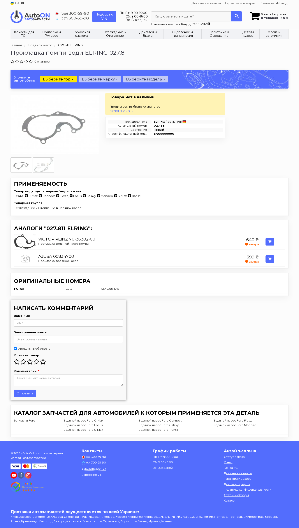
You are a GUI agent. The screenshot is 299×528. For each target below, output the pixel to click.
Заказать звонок (94, 468)
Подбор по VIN (104, 16)
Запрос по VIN (92, 474)
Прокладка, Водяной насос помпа (63, 243)
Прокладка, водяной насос (58, 261)
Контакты (267, 3)
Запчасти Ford (24, 420)
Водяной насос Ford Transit (158, 429)
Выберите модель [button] (144, 79)
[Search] (236, 16)
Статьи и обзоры (236, 495)
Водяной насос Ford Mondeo (234, 425)
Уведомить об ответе (34, 348)
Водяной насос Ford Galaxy (159, 425)
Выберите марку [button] (99, 79)
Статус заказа (234, 456)
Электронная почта (30, 332)
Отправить (25, 393)
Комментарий (26, 371)
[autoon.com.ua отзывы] (27, 487)
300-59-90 (75, 13)
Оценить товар (26, 355)
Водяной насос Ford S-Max (83, 429)
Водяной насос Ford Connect (160, 420)
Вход (282, 3)
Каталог (230, 500)
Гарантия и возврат (240, 3)
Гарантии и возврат (238, 478)
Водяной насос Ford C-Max (83, 420)
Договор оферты (237, 484)
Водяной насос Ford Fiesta (233, 420)
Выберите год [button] (57, 79)
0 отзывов (42, 61)
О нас (228, 462)
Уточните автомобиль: (24, 78)
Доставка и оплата (206, 3)
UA (16, 3)
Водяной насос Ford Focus (83, 425)
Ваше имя (22, 315)
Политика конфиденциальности (247, 489)
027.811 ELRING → (121, 111)
